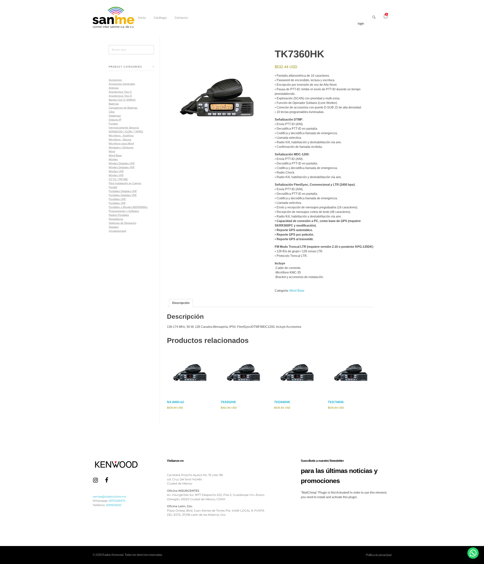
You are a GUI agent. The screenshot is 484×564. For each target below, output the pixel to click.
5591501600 (113, 505)
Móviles (113, 159)
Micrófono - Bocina (120, 139)
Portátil (113, 187)
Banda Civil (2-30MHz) (122, 99)
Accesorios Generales (122, 83)
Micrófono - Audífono (121, 135)
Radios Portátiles (119, 215)
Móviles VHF (116, 175)
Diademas (115, 115)
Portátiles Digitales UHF (123, 191)
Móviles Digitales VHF (122, 167)
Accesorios (115, 79)
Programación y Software (124, 211)
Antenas (114, 87)
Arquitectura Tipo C (120, 91)
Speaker (114, 226)
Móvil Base (296, 290)
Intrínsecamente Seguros (124, 127)
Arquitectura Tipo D (120, 95)
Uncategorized (117, 230)
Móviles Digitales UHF (122, 163)
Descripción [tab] (181, 303)
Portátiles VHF (117, 203)
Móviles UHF (116, 171)
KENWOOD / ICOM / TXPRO (126, 131)
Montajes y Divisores (121, 147)
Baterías (114, 103)
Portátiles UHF (117, 199)
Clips (112, 111)
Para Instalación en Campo (125, 183)
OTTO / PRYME (118, 179)
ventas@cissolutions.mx (109, 496)
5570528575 (117, 500)
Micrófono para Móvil (121, 143)
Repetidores (116, 218)
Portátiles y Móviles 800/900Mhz (128, 207)
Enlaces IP (115, 119)
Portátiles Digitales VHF (123, 195)
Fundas (113, 123)
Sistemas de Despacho (122, 222)
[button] (473, 553)
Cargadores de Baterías (123, 107)
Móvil (112, 151)
